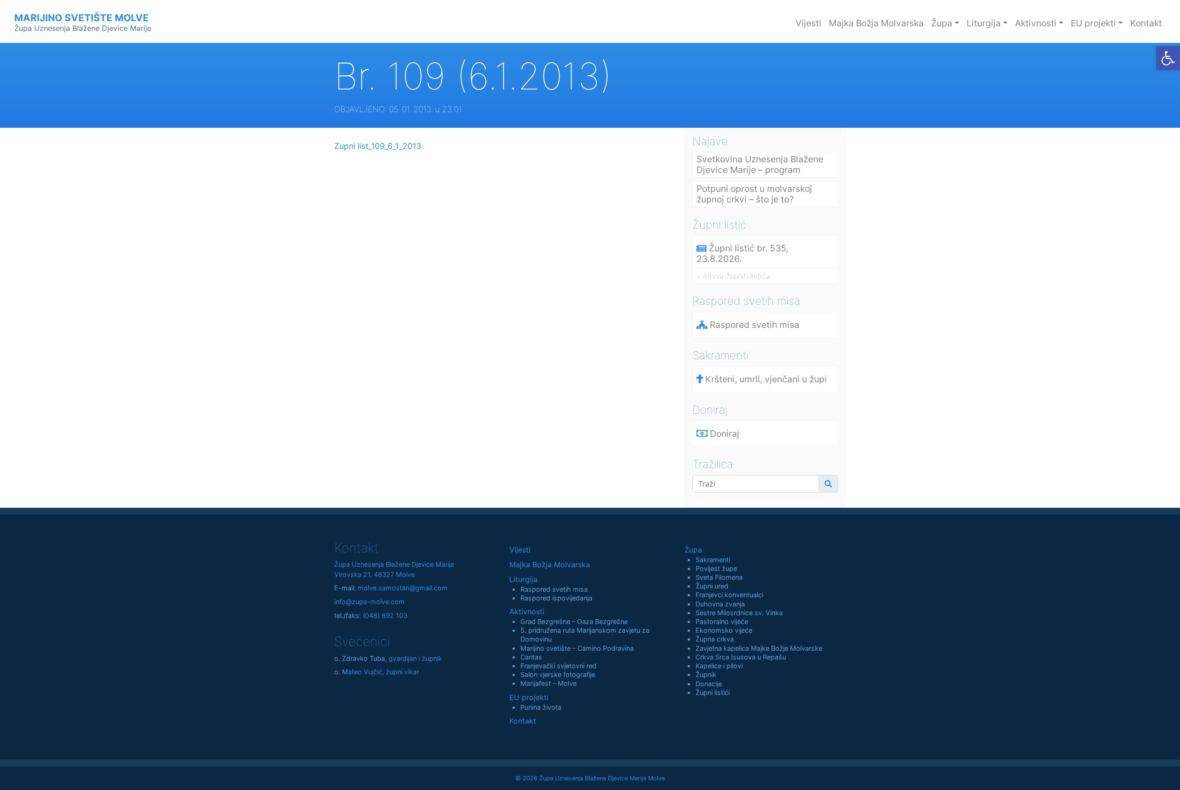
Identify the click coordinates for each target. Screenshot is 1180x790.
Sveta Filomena (719, 577)
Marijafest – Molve (548, 683)
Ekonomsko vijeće (724, 630)
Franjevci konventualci (729, 595)
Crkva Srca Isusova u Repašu (741, 657)
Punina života (540, 707)
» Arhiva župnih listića (733, 275)
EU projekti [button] (1093, 23)
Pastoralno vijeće (722, 621)
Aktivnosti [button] (1035, 23)
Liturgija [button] (984, 23)
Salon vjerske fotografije (557, 674)
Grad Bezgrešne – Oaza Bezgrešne (574, 621)
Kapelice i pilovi (719, 666)
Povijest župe (716, 568)
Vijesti (808, 23)
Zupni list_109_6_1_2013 (377, 146)
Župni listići (713, 692)
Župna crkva (715, 639)
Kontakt (1146, 23)
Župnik (706, 674)
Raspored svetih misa (554, 589)
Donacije (709, 684)
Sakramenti (713, 560)
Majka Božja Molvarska (876, 23)
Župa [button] (941, 23)
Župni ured (712, 586)
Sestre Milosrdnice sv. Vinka (739, 613)
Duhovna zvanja (720, 604)
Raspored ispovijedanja (556, 598)
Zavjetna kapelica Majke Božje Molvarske (759, 648)
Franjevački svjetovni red (558, 666)
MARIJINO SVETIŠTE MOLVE (82, 22)
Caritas (531, 657)
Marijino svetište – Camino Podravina (577, 648)
